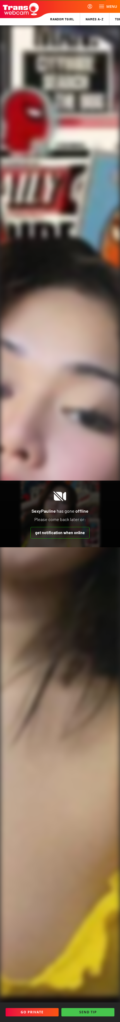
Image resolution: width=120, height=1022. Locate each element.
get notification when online (60, 532)
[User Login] (89, 6)
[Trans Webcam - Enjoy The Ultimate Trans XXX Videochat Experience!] (21, 9)
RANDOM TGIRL (62, 19)
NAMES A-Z (95, 19)
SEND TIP (88, 1012)
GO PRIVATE (32, 1012)
